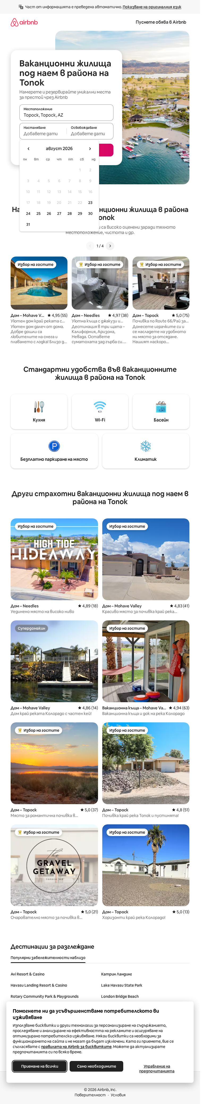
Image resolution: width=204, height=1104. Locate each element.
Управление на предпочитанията (157, 1068)
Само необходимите (96, 1066)
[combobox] (66, 115)
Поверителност (90, 1095)
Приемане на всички (39, 1066)
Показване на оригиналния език (152, 7)
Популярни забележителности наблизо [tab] (48, 957)
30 (90, 213)
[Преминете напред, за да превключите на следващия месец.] (89, 148)
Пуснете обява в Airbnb (161, 22)
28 (69, 213)
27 (59, 213)
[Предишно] (90, 246)
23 (90, 202)
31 (28, 224)
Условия (118, 1095)
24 (28, 213)
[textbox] (43, 133)
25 (38, 213)
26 (49, 213)
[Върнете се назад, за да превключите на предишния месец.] (28, 148)
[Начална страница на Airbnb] (24, 22)
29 (80, 213)
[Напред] (110, 246)
